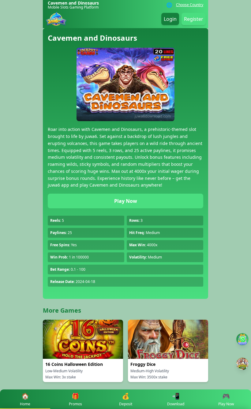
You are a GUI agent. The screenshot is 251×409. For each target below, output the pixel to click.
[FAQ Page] (242, 339)
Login (170, 19)
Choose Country (189, 4)
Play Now (125, 201)
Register (193, 19)
